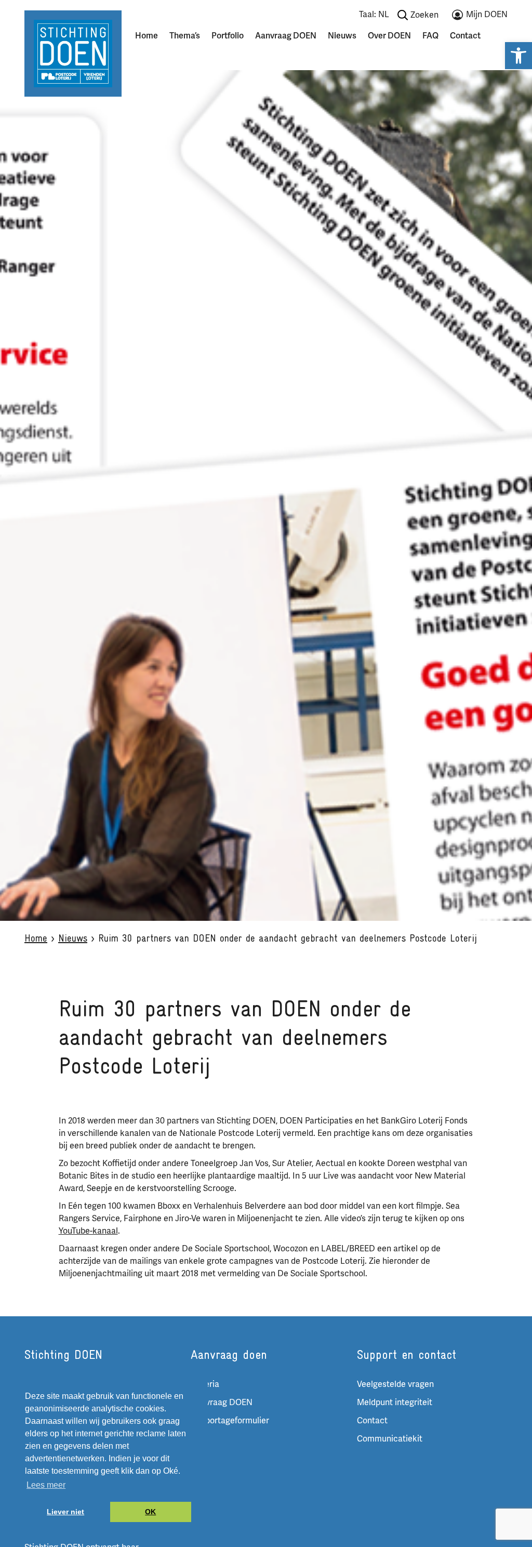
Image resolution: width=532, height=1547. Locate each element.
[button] (518, 55)
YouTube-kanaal (88, 1231)
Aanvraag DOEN (285, 36)
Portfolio (227, 36)
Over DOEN (389, 36)
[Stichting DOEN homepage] (73, 53)
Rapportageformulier (230, 1421)
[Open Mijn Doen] (480, 16)
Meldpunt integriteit (394, 1402)
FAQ (430, 36)
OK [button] (150, 1512)
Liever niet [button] (65, 1512)
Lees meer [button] (45, 1484)
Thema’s (184, 36)
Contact (465, 36)
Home (146, 36)
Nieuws (342, 36)
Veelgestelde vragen (395, 1384)
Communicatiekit (389, 1439)
